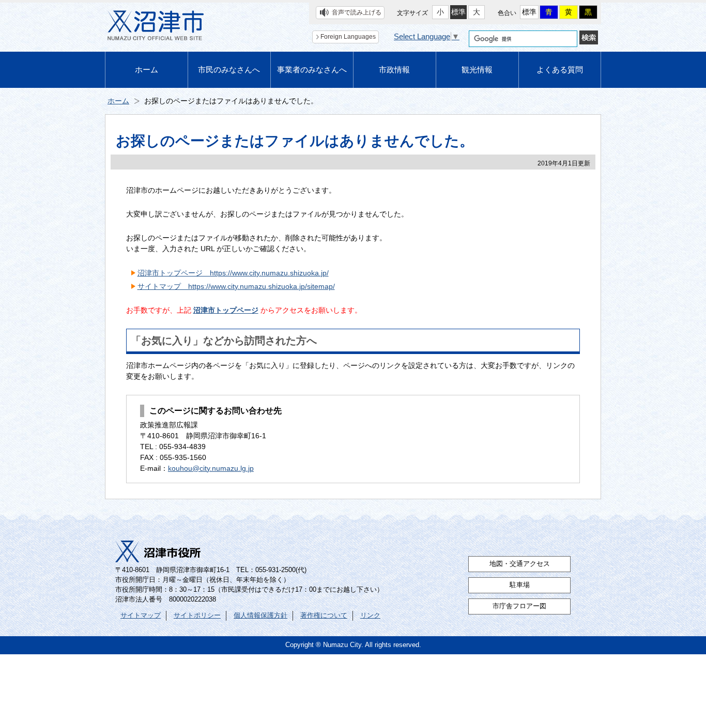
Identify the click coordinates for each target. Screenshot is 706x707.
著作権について (323, 615)
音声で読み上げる (356, 12)
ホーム (146, 69)
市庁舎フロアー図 (519, 606)
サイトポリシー (197, 615)
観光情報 (477, 69)
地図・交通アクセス (519, 563)
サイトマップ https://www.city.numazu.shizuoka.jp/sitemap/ (236, 286)
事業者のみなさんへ (312, 69)
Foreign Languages (348, 36)
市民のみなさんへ (229, 69)
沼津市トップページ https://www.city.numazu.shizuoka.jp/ (233, 273)
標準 (458, 12)
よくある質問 (559, 69)
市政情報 (394, 69)
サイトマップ (140, 615)
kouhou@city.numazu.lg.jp (211, 468)
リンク (370, 615)
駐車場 (520, 585)
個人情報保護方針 (260, 615)
